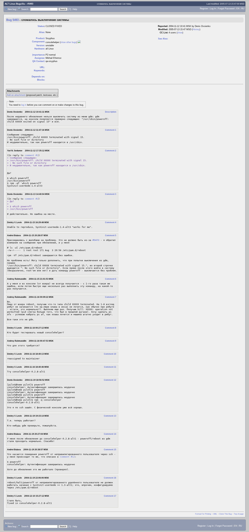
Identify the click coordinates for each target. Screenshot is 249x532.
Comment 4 (110, 222)
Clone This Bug (225, 514)
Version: (40, 45)
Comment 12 (110, 380)
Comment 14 (110, 434)
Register (204, 8)
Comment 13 (110, 416)
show (179, 32)
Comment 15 (110, 449)
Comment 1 (110, 130)
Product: (40, 38)
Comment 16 (110, 478)
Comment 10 (110, 354)
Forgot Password (226, 8)
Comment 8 (110, 328)
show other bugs (68, 42)
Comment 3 (110, 194)
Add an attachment (16, 95)
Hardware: (39, 48)
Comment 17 (110, 496)
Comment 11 (110, 367)
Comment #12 (67, 456)
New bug (12, 9)
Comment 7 (110, 297)
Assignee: (40, 58)
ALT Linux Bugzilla (15, 4)
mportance (38, 54)
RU (242, 8)
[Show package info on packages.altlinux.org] (79, 42)
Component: (38, 41)
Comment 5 (110, 235)
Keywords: (39, 70)
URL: (42, 67)
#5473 (95, 240)
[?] (69, 9)
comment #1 (31, 155)
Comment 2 (110, 150)
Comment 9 (110, 341)
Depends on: (38, 76)
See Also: (163, 38)
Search (24, 9)
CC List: (164, 32)
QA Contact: (38, 61)
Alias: (42, 32)
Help (75, 9)
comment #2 (31, 199)
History (196, 29)
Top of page (239, 514)
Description (110, 112)
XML (215, 514)
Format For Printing (203, 514)
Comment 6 (110, 279)
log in (23, 105)
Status (41, 26)
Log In (213, 8)
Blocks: (41, 80)
